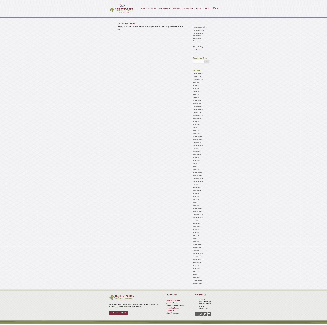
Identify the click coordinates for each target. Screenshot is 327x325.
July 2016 (196, 265)
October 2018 (197, 184)
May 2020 (196, 127)
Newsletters (196, 44)
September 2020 (198, 115)
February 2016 (197, 280)
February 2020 (197, 136)
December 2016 (198, 250)
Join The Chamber (172, 303)
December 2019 (198, 142)
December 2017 (198, 214)
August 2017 (197, 226)
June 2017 (196, 232)
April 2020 (196, 130)
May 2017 (196, 235)
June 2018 (196, 196)
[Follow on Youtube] (209, 314)
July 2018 (196, 193)
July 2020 (196, 121)
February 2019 (197, 172)
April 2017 (196, 238)
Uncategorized (197, 50)
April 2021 (196, 94)
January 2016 (197, 283)
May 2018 (196, 199)
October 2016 (197, 256)
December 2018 (198, 178)
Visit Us (202, 299)
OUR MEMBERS (163, 8)
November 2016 (198, 253)
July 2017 (196, 229)
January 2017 (197, 247)
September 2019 (198, 151)
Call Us (202, 306)
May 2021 (196, 91)
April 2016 (196, 274)
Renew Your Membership (175, 306)
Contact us (126, 306)
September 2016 (198, 259)
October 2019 (197, 148)
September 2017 (198, 223)
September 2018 (198, 187)
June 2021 (196, 88)
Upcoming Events (172, 308)
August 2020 (197, 118)
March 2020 (196, 133)
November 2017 (198, 217)
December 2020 (198, 106)
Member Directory (173, 300)
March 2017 (196, 241)
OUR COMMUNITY (187, 8)
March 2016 (196, 277)
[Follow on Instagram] (201, 314)
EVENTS (198, 8)
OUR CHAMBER (151, 8)
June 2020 (196, 124)
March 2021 (196, 97)
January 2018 (197, 211)
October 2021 (197, 76)
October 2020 (197, 112)
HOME (143, 8)
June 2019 (196, 160)
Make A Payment (172, 313)
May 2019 (196, 163)
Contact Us (170, 311)
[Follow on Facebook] (197, 314)
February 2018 (197, 208)
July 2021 (196, 85)
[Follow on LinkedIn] (205, 314)
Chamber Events (198, 30)
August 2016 (197, 262)
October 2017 (197, 220)
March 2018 (196, 205)
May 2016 (196, 271)
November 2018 (198, 181)
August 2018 (197, 190)
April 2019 (196, 166)
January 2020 (197, 139)
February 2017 (197, 244)
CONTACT (208, 8)
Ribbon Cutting (198, 47)
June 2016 (196, 268)
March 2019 (196, 169)
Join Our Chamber (118, 313)
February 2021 (197, 100)
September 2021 (198, 79)
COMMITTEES (176, 8)
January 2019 (197, 175)
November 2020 (198, 109)
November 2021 (198, 73)
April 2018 (196, 202)
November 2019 (198, 145)
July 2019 (196, 157)
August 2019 (197, 154)
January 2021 (197, 103)
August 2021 (197, 82)
